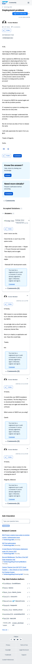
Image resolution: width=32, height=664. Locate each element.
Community (12, 2)
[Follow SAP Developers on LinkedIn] (21, 639)
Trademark (8, 655)
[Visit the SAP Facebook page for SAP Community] (11, 639)
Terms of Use (24, 645)
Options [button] (28, 14)
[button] (3, 30)
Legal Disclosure (24, 650)
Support (24, 655)
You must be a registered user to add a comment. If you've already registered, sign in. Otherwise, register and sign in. (16, 275)
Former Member (13, 22)
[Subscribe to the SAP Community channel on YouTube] (17, 639)
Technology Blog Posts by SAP (13, 574)
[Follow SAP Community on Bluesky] (14, 639)
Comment (17, 156)
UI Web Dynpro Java (8, 38)
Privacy (8, 645)
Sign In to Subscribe (20, 13)
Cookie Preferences (8, 659)
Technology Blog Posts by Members (14, 562)
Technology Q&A (8, 7)
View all (4, 630)
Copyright (8, 650)
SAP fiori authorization (9, 543)
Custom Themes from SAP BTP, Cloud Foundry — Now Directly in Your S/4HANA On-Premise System (15, 570)
